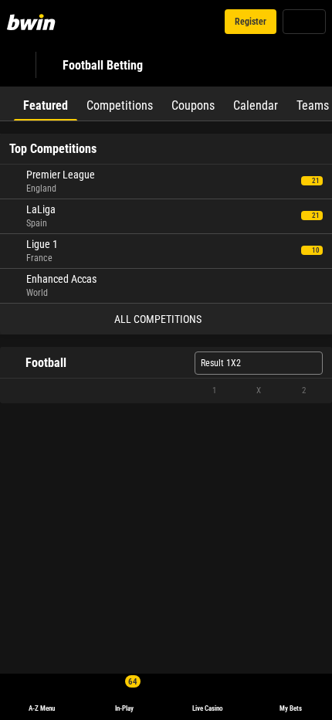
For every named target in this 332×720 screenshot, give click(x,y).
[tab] (45, 104)
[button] (166, 391)
